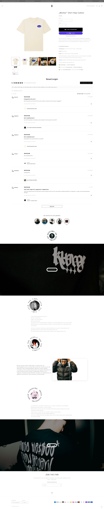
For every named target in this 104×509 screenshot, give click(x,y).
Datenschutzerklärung (52, 482)
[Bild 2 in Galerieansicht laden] (24, 61)
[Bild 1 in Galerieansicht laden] (15, 61)
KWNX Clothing (16, 506)
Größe (60, 18)
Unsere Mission (52, 445)
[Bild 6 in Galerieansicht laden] (15, 70)
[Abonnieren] (60, 485)
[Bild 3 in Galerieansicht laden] (33, 61)
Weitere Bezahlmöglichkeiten (71, 35)
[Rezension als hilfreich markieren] (91, 104)
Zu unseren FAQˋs (52, 269)
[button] (2, 6)
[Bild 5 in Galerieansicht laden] (52, 61)
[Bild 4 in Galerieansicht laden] (43, 61)
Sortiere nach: (80, 93)
